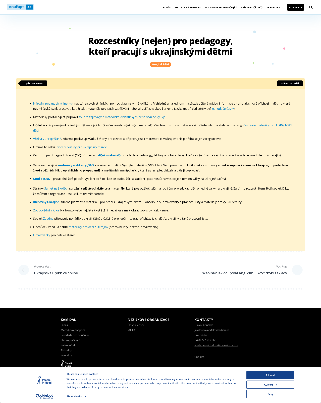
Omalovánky (42, 235)
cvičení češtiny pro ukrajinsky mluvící (82, 147)
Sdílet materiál (290, 83)
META (131, 330)
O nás (167, 7)
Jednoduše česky (222, 109)
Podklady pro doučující (221, 7)
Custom (268, 384)
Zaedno (48, 218)
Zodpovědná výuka (46, 210)
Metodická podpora (188, 7)
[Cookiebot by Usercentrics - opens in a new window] (44, 396)
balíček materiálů (108, 155)
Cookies (199, 357)
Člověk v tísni (136, 325)
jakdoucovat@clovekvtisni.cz (212, 330)
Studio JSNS (41, 179)
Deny (270, 394)
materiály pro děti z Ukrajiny (88, 227)
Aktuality (273, 7)
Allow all (270, 375)
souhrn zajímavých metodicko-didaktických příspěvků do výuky (122, 117)
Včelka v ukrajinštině (47, 139)
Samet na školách (56, 188)
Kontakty (295, 7)
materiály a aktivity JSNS (76, 165)
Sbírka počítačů (251, 7)
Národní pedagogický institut (53, 103)
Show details (74, 396)
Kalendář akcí (69, 345)
